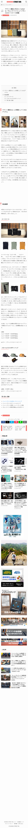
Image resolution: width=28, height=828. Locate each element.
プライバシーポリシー (9, 823)
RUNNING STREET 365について (10, 821)
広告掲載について (20, 821)
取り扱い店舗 (10, 100)
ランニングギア (6, 15)
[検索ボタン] (26, 2)
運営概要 (15, 823)
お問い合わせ (20, 823)
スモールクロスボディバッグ (14, 98)
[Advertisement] (14, 75)
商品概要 (6, 94)
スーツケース (10, 96)
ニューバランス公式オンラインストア (12, 401)
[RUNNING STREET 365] (14, 2)
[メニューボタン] (2, 2)
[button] (3, 422)
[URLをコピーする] (25, 422)
